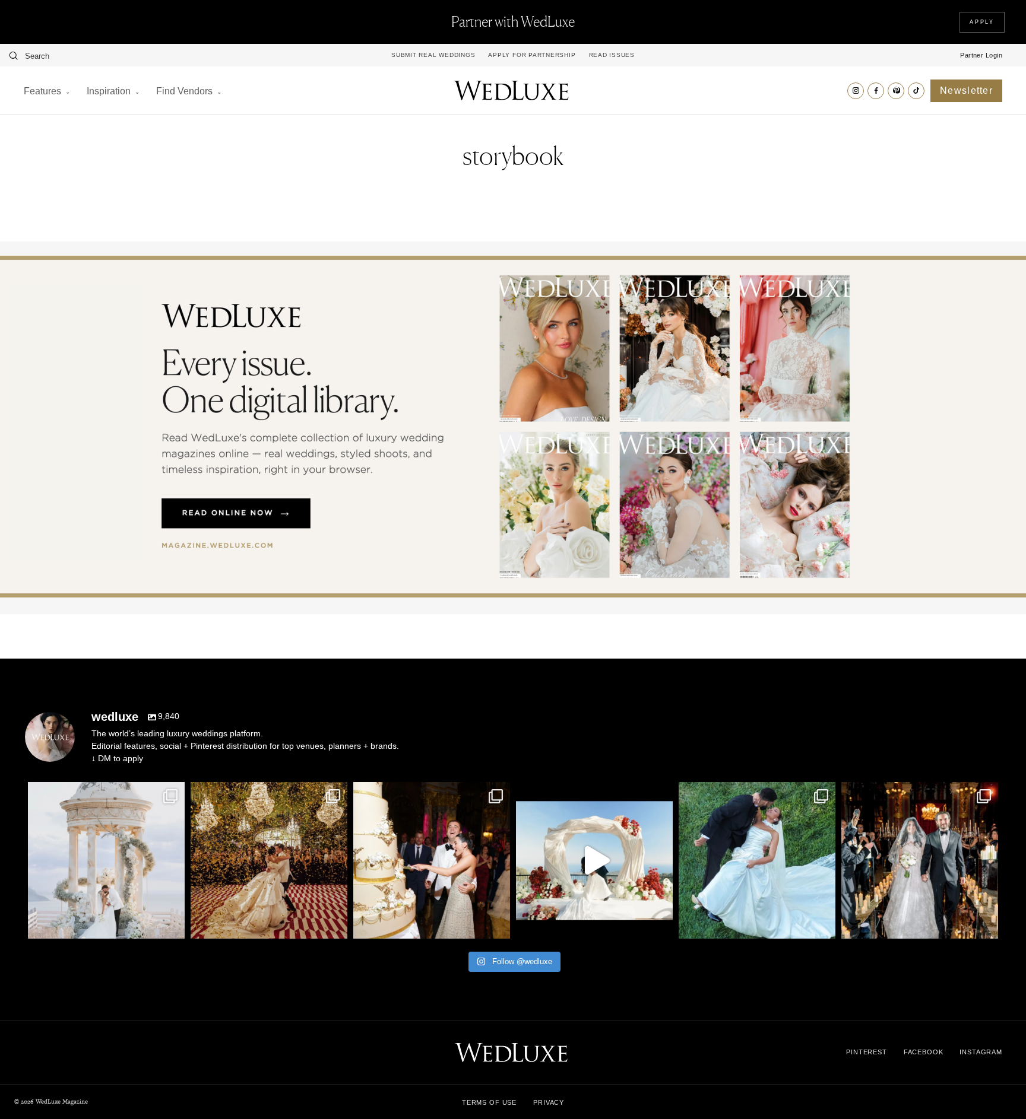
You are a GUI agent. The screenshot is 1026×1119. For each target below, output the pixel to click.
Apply (982, 22)
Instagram (981, 1052)
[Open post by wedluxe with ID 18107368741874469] (594, 860)
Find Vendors (184, 91)
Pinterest (866, 1052)
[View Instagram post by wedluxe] (172, 924)
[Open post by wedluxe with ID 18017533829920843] (106, 860)
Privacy (548, 1102)
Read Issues (612, 55)
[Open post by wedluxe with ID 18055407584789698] (431, 860)
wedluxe (104, 793)
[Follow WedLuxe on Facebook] (875, 90)
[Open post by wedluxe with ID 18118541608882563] (919, 860)
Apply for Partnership (531, 55)
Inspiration (109, 91)
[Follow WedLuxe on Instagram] (855, 90)
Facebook (923, 1052)
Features (42, 91)
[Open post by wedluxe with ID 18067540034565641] (269, 860)
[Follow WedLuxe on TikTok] (916, 90)
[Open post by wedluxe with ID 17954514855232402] (757, 860)
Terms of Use (489, 1102)
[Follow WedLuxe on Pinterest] (896, 90)
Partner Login (981, 55)
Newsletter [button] (966, 90)
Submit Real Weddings (433, 55)
